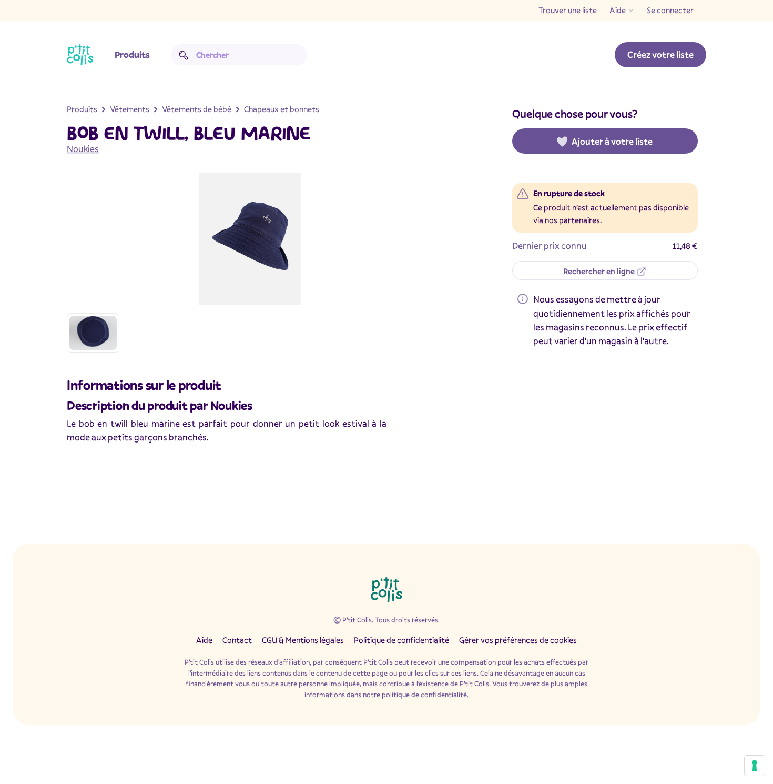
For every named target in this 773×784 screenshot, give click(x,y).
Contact (237, 640)
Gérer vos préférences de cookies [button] (518, 640)
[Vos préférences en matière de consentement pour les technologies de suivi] (755, 766)
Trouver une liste (567, 10)
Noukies (83, 149)
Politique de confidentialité (401, 640)
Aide (617, 10)
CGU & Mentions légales (303, 640)
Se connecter (670, 10)
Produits (132, 54)
